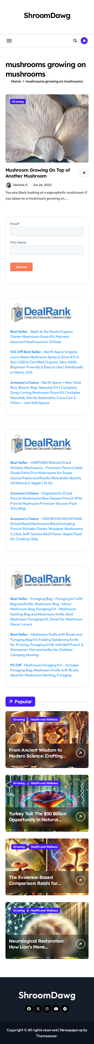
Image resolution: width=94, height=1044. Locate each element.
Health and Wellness (44, 719)
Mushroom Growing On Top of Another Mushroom (37, 173)
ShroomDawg (47, 15)
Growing (18, 101)
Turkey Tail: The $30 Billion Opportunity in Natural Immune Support (37, 819)
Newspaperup (71, 1030)
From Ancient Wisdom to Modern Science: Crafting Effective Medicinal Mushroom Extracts (36, 758)
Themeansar (46, 1036)
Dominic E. (20, 185)
